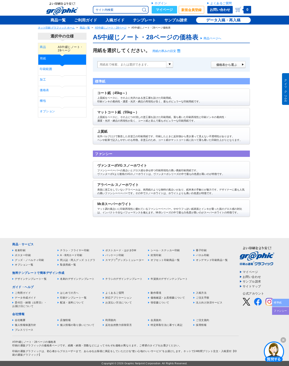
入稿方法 (201, 292)
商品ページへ (212, 38)
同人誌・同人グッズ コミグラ (77, 260)
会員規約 (156, 320)
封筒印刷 (156, 255)
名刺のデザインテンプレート (77, 278)
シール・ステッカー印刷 (165, 250)
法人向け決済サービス (209, 302)
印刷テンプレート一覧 (73, 297)
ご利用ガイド (23, 292)
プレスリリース (24, 329)
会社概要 (20, 320)
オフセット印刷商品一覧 (165, 260)
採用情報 (201, 325)
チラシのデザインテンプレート (123, 278)
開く (274, 351)
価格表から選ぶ (226, 64)
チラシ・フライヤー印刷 (74, 250)
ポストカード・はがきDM (120, 250)
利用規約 (110, 320)
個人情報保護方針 (25, 325)
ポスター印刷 (23, 255)
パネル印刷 (202, 255)
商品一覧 (85, 27)
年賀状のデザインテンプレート (169, 278)
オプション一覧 (24, 264)
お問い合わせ (220, 9)
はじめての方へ (69, 292)
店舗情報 (65, 320)
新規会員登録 (191, 10)
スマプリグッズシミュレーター (124, 260)
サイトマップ (252, 286)
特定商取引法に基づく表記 (166, 325)
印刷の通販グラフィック (26, 351)
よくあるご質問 (221, 3)
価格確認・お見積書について (168, 297)
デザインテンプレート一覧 (31, 278)
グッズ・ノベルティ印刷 (29, 260)
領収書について (160, 302)
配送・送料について (72, 302)
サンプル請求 (252, 281)
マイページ (164, 9)
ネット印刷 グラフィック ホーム (56, 27)
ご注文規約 (202, 320)
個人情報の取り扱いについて (77, 325)
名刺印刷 (20, 250)
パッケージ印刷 (114, 255)
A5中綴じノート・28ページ (111, 27)
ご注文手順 (202, 297)
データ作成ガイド (25, 297)
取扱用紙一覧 (68, 264)
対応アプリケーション (118, 297)
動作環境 (156, 292)
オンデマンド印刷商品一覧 (212, 260)
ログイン (161, 3)
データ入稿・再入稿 (223, 20)
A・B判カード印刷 (71, 255)
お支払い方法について (118, 302)
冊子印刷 (201, 250)
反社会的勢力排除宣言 (118, 325)
